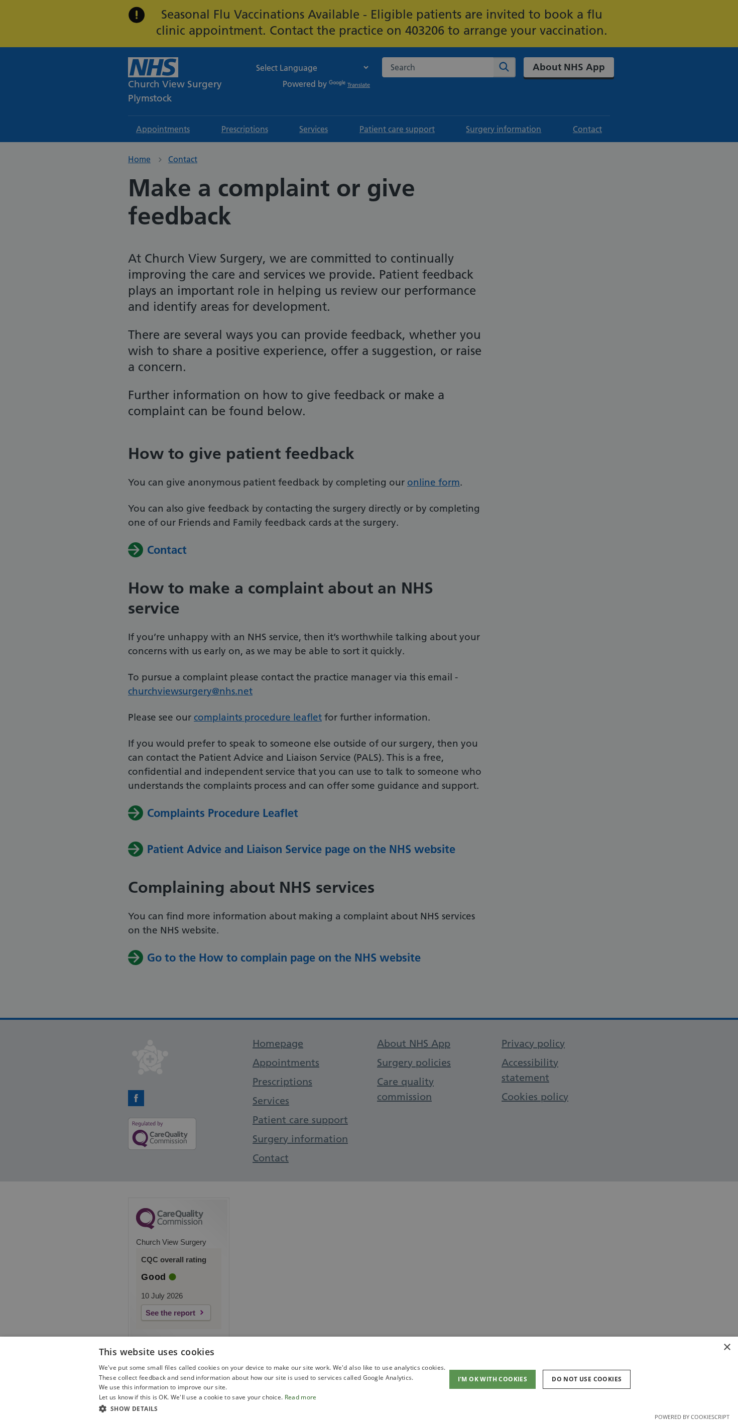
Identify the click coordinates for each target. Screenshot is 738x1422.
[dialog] (369, 1379)
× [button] (726, 1347)
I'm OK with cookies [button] (493, 1379)
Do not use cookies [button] (587, 1379)
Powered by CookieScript (692, 1416)
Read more (301, 1397)
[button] (272, 1408)
